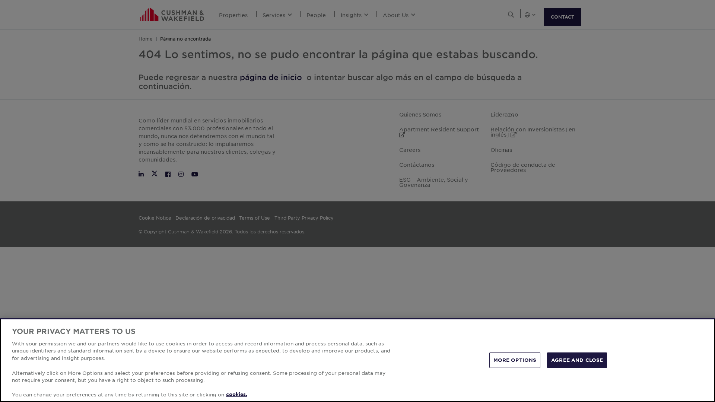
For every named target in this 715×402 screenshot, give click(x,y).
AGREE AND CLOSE (577, 360)
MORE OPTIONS (515, 360)
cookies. (236, 394)
